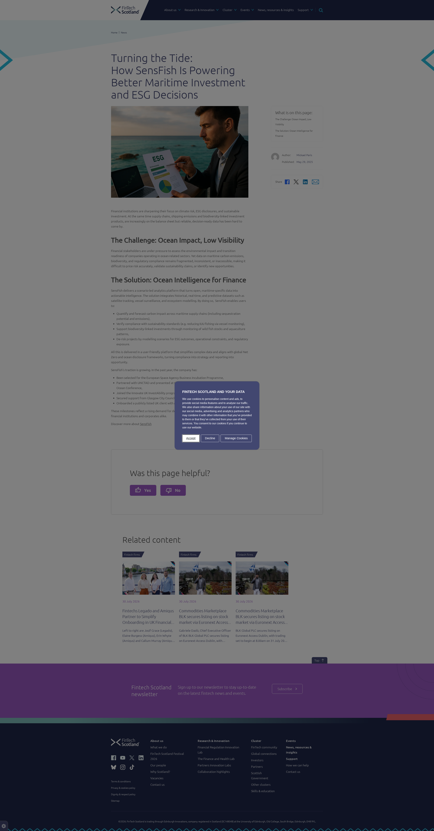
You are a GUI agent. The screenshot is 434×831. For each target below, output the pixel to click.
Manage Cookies (236, 438)
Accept (190, 438)
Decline (210, 438)
